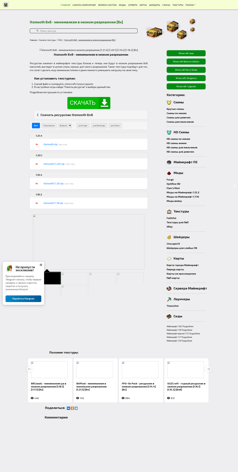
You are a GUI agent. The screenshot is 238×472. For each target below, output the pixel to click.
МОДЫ (122, 5)
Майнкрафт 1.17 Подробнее (179, 337)
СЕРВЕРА (132, 5)
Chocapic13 (173, 243)
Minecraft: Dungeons (186, 78)
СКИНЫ (166, 5)
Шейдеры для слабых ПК (182, 247)
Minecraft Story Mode (186, 69)
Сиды (178, 316)
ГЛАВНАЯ (65, 5)
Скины (179, 102)
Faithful (171, 218)
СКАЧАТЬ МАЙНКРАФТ (84, 5)
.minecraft (70, 83)
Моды (178, 173)
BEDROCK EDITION (107, 5)
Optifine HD (173, 183)
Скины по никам (176, 113)
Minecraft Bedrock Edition (186, 61)
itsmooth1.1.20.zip (53, 183)
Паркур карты (175, 269)
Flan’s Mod (173, 188)
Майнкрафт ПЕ (186, 162)
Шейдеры (182, 237)
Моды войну (174, 200)
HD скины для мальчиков (182, 147)
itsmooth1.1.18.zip (53, 202)
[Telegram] (76, 408)
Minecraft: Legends (186, 86)
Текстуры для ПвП (178, 222)
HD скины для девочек (180, 151)
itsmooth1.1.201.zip (54, 163)
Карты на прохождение (181, 273)
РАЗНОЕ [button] (190, 5)
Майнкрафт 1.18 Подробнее (179, 330)
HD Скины (181, 132)
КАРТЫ (143, 5)
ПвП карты (173, 277)
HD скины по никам (178, 138)
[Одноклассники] (72, 408)
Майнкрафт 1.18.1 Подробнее (180, 326)
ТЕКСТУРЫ (177, 5)
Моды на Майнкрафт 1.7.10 (183, 196)
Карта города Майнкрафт (183, 265)
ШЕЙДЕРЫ (154, 5)
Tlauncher (173, 305)
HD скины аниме (177, 143)
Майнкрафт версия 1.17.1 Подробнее (183, 333)
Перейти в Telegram (23, 298)
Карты (179, 258)
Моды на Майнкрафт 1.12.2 (183, 192)
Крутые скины (175, 108)
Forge (170, 179)
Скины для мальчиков (180, 121)
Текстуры (181, 211)
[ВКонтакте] (68, 408)
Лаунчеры (182, 299)
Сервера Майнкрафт (190, 288)
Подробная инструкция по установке (51, 92)
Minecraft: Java (186, 53)
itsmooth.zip (50, 144)
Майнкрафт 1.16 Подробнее (179, 340)
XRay (170, 226)
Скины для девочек (178, 117)
